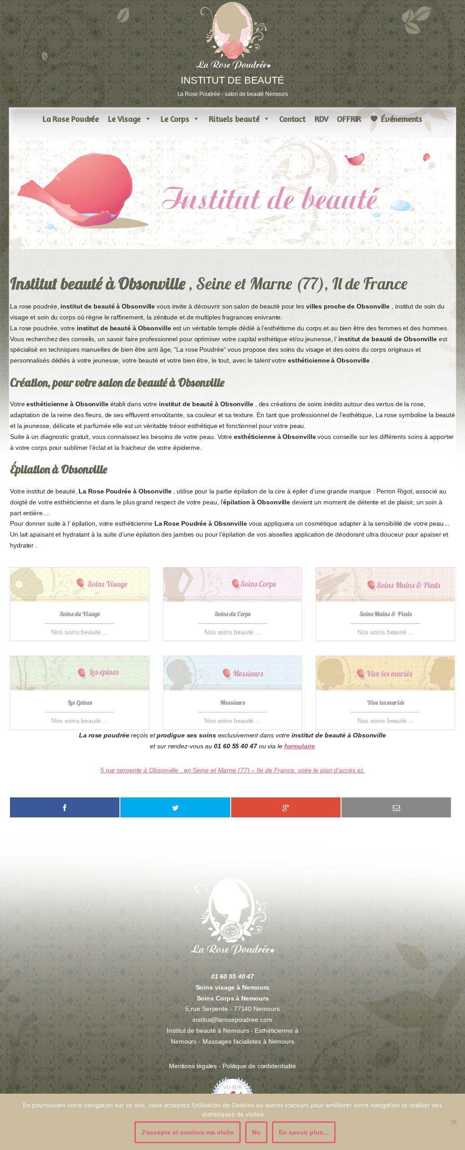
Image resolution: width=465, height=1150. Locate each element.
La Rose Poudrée (71, 119)
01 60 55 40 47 (232, 976)
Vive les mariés (385, 702)
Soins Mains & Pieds (385, 614)
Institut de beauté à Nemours (208, 1030)
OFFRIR (349, 119)
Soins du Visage (79, 614)
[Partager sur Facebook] (64, 807)
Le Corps (175, 119)
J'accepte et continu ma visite (187, 1132)
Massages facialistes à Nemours (248, 1041)
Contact (292, 119)
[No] (453, 1121)
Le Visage (124, 119)
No (256, 1132)
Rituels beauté (234, 119)
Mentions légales (193, 1066)
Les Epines (80, 702)
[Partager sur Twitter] (175, 807)
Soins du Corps (232, 614)
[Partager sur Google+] (286, 807)
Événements (401, 119)
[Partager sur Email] (396, 807)
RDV (321, 119)
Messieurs (232, 702)
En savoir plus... (304, 1132)
